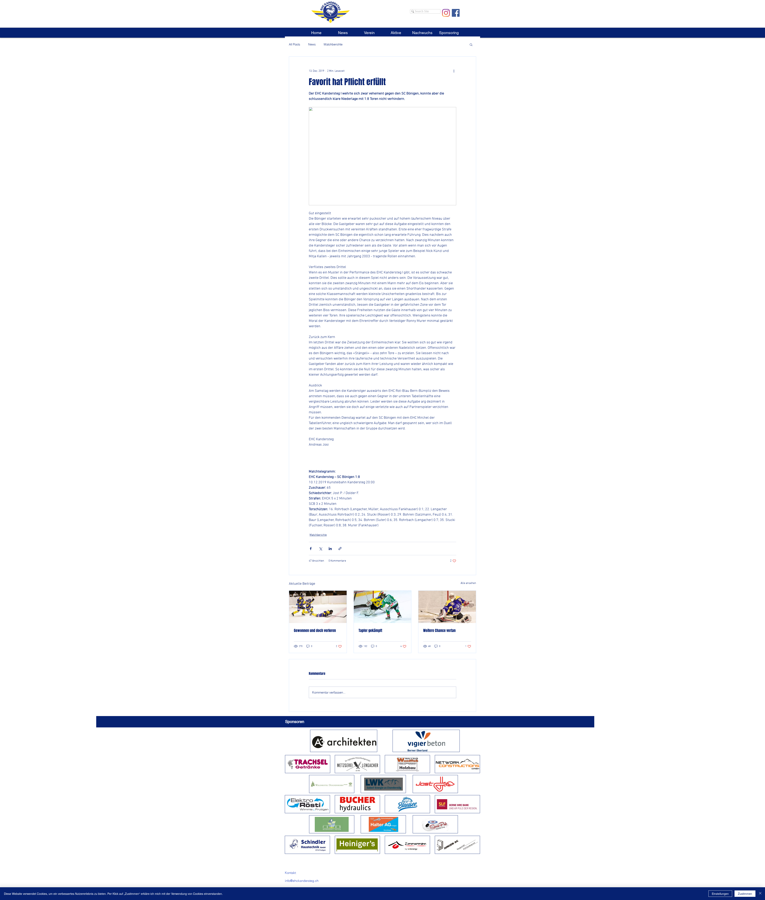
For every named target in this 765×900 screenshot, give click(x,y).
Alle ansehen (468, 583)
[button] (369, 33)
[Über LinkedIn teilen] (330, 548)
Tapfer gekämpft (370, 630)
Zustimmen (745, 894)
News (312, 44)
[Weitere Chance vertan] (447, 607)
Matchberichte (333, 44)
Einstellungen (720, 894)
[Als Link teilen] (340, 548)
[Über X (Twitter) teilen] (320, 548)
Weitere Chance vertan (439, 630)
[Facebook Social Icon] (456, 13)
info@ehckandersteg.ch (302, 881)
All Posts (294, 44)
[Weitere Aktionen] (453, 71)
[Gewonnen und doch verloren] (318, 607)
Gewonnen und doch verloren (315, 630)
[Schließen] (760, 893)
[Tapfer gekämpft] (382, 607)
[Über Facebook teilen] (311, 548)
